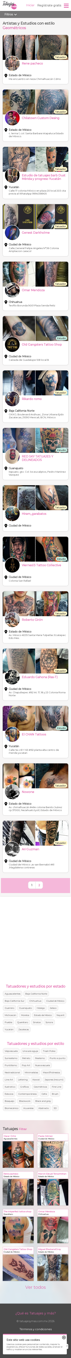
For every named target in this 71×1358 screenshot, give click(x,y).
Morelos (25, 1015)
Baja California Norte (36, 993)
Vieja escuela (11, 1051)
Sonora (49, 1022)
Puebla (8, 1022)
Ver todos (35, 1287)
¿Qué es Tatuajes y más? (35, 1313)
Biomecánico (11, 1108)
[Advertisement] (35, 939)
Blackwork (24, 1101)
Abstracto (43, 1108)
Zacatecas (23, 1029)
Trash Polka (49, 1051)
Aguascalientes (12, 993)
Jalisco (53, 1008)
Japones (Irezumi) (54, 1079)
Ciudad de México (55, 1000)
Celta (44, 1093)
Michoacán (10, 1015)
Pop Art (26, 1065)
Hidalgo (41, 1008)
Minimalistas (31, 1072)
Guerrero (9, 1008)
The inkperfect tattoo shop (19, 1213)
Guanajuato (25, 1008)
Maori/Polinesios (51, 1072)
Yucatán (9, 1029)
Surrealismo (11, 1058)
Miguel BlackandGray (53, 1251)
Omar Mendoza (53, 1213)
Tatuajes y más (10, 5)
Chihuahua (35, 1000)
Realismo (40, 1058)
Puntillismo (11, 1065)
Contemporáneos (27, 1093)
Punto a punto (57, 1058)
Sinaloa (37, 1022)
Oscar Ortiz (19, 1138)
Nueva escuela (42, 1065)
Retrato (26, 1058)
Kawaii (36, 1079)
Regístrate (49, 5)
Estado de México (43, 1015)
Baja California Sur (14, 1000)
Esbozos (9, 1093)
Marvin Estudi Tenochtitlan (53, 1175)
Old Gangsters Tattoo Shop (19, 1251)
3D (55, 1108)
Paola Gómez (53, 1138)
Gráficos (24, 1086)
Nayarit (60, 1015)
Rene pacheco (19, 1175)
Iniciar (30, 5)
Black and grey (43, 1101)
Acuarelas (28, 1108)
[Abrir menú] (66, 5)
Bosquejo (9, 1101)
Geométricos (40, 1086)
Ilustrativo (10, 1086)
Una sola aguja (30, 1051)
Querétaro (22, 1022)
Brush (55, 1093)
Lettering (23, 1079)
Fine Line (56, 1086)
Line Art (9, 1079)
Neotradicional (12, 1072)
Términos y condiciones (35, 1329)
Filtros (9, 14)
